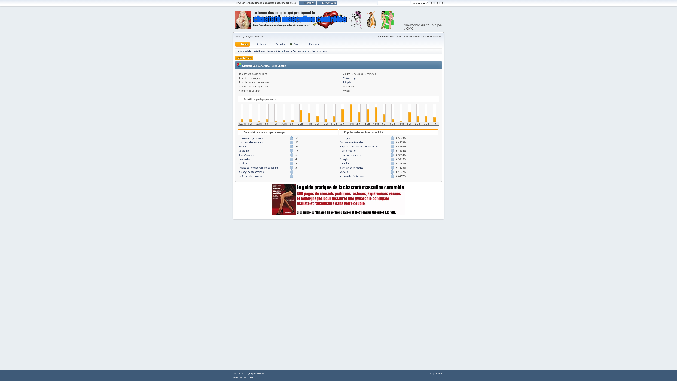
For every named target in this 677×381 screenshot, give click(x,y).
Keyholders (245, 159)
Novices (243, 163)
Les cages (244, 150)
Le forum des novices (250, 176)
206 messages (350, 78)
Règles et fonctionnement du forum (258, 167)
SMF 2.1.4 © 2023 (240, 374)
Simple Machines (256, 374)
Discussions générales (251, 138)
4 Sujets (347, 82)
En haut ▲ (439, 373)
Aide (430, 373)
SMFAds (236, 377)
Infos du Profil (244, 57)
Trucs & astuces (247, 155)
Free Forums (248, 377)
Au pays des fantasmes (251, 172)
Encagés (243, 146)
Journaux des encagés (251, 142)
